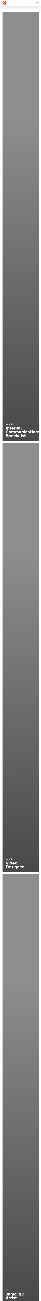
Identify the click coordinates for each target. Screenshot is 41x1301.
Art (7, 1290)
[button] (37, 3)
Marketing (10, 424)
